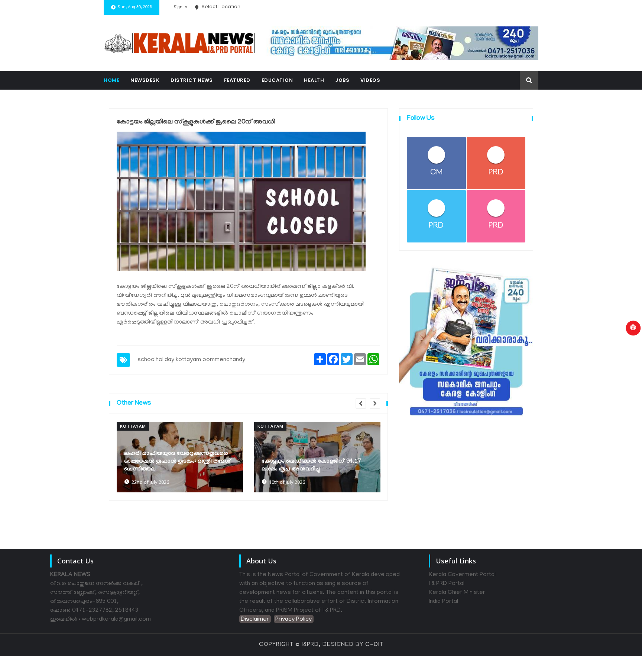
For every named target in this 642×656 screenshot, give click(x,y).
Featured (237, 80)
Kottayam (133, 426)
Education (277, 80)
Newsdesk (144, 80)
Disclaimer (255, 619)
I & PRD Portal (446, 584)
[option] (180, 457)
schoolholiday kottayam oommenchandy (191, 360)
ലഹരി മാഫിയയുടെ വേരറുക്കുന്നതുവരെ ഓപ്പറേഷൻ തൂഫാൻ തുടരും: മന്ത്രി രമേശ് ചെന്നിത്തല (177, 461)
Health (314, 80)
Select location (220, 7)
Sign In (180, 7)
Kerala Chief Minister (457, 592)
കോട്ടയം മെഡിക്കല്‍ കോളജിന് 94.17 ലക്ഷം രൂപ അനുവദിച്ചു (311, 465)
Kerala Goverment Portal (462, 575)
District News (192, 80)
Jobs (342, 80)
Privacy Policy (293, 619)
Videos (370, 80)
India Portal (443, 601)
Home (111, 80)
